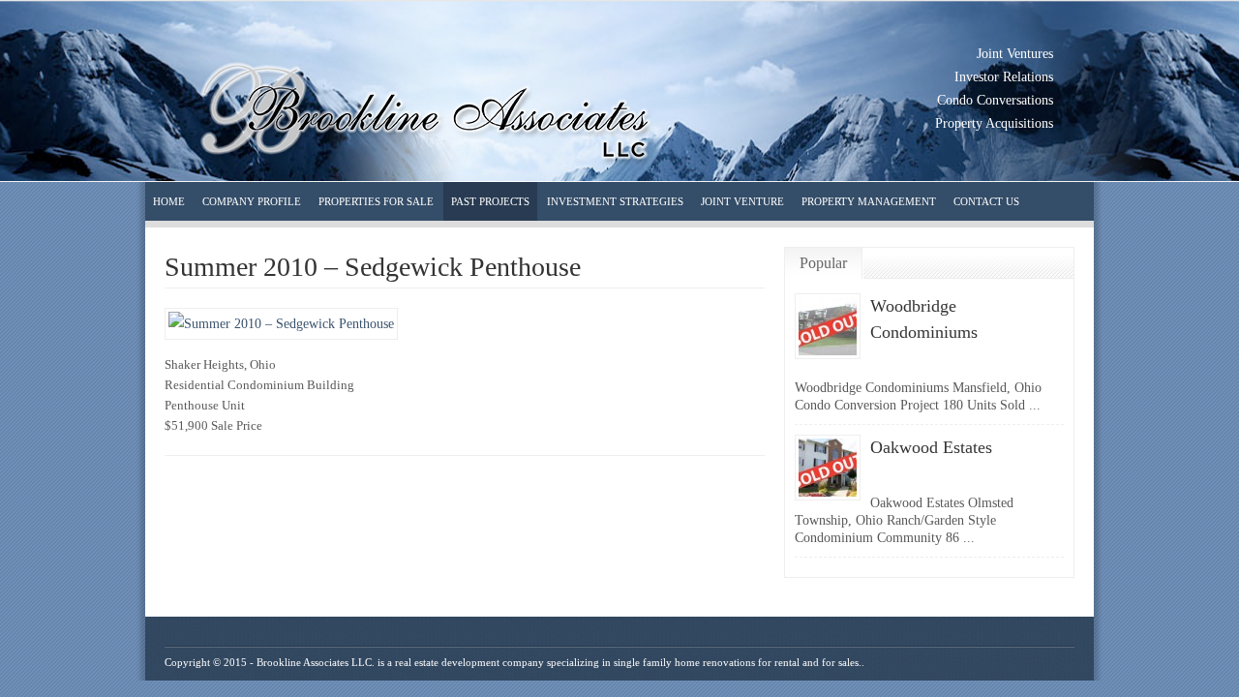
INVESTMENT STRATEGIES (615, 201)
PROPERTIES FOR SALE (376, 201)
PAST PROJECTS (490, 201)
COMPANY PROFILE (251, 201)
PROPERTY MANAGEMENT (868, 201)
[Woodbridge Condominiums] (828, 355)
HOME (169, 201)
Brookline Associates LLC (314, 662)
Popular (823, 263)
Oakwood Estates (931, 447)
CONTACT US (986, 201)
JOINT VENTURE (742, 201)
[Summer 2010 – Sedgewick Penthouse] (281, 324)
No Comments (986, 357)
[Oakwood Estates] (828, 496)
